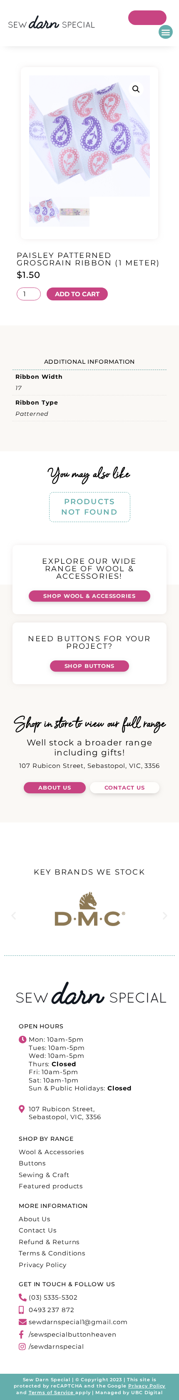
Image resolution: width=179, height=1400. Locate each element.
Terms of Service (51, 1392)
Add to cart (77, 294)
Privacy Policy (147, 1386)
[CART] (147, 17)
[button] (166, 32)
